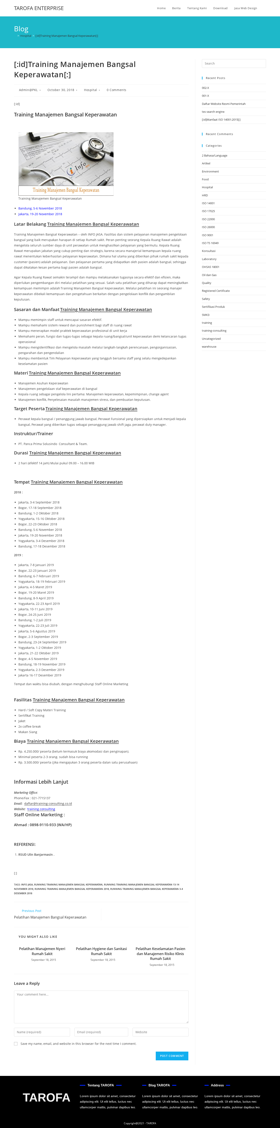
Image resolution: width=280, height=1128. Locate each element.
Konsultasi (208, 251)
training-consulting (214, 331)
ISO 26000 (208, 227)
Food (205, 179)
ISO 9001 (207, 235)
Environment (210, 171)
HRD (205, 195)
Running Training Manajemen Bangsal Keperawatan (68, 884)
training (207, 323)
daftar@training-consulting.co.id (48, 803)
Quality (206, 283)
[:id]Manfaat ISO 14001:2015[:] (221, 119)
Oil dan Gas (209, 275)
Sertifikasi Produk (213, 307)
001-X (205, 96)
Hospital (90, 90)
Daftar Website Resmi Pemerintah (224, 104)
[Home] (15, 36)
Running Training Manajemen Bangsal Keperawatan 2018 (72, 888)
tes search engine (213, 112)
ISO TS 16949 (210, 243)
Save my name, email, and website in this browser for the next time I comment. (78, 1044)
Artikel (206, 163)
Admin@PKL (28, 90)
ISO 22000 (208, 219)
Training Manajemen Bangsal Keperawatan (93, 224)
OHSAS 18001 (210, 267)
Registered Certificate (216, 291)
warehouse (209, 346)
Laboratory (209, 259)
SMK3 (205, 315)
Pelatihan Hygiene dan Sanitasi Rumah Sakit (101, 951)
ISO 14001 (208, 203)
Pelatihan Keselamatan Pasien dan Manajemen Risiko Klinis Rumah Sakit (160, 953)
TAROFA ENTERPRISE (39, 8)
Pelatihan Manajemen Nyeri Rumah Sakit (42, 951)
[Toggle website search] (265, 8)
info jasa (27, 884)
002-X (205, 88)
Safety (206, 299)
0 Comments (116, 90)
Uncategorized (211, 339)
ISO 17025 (208, 211)
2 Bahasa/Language (214, 155)
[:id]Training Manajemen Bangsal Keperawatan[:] (66, 36)
